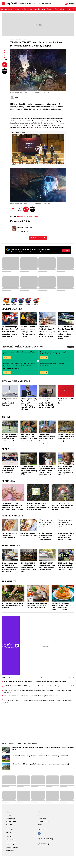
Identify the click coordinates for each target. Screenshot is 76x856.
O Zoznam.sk (9, 812)
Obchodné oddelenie (11, 842)
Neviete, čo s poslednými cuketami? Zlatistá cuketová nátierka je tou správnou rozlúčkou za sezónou (61, 606)
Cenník (40, 824)
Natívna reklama (42, 829)
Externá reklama (42, 818)
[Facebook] (39, 833)
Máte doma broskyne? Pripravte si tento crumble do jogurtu (9, 535)
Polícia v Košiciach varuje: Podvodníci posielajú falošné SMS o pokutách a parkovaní (27, 331)
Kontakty (8, 832)
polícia (26, 216)
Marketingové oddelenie (12, 847)
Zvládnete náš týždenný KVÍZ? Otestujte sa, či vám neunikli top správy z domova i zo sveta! (66, 566)
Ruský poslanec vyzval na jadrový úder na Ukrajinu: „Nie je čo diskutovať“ (9, 402)
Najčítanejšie (8, 677)
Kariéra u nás (9, 824)
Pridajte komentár (39, 238)
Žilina (49, 9)
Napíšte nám (9, 827)
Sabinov (30, 216)
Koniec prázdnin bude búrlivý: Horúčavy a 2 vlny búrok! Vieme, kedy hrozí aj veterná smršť (31, 696)
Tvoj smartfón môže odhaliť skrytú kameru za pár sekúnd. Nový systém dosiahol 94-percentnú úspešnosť (46, 403)
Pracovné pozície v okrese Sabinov (22, 346)
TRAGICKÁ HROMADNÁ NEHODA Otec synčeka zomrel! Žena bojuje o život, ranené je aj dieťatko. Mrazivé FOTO (39, 686)
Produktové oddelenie (11, 839)
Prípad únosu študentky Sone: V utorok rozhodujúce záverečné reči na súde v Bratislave (47, 331)
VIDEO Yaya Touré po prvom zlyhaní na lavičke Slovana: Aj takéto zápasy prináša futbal (65, 471)
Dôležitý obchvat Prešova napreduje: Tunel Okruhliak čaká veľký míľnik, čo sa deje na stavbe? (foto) (62, 506)
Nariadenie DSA (9, 829)
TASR (16, 97)
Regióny (21, 39)
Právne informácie (10, 816)
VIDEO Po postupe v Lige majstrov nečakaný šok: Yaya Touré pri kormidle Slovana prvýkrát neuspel (47, 471)
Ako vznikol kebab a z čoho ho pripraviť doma (28, 534)
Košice (62, 9)
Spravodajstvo (9, 836)
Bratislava (8, 9)
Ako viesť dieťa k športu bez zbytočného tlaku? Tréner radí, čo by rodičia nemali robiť (10, 438)
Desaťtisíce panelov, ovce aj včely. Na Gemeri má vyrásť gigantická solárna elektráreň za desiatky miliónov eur (38, 506)
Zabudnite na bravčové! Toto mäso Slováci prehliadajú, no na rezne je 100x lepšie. (66, 536)
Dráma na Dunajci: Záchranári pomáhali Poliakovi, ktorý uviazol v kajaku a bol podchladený (40, 764)
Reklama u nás (42, 816)
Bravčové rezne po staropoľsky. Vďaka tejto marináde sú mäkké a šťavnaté (45, 536)
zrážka (36, 216)
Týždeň (71, 677)
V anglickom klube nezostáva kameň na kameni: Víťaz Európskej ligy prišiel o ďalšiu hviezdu (28, 471)
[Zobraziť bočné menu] (73, 9)
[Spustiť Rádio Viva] (10, 644)
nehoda (20, 216)
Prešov (55, 9)
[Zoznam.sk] (43, 844)
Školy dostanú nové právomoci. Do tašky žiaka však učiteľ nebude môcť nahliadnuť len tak (28, 438)
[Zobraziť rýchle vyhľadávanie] (69, 9)
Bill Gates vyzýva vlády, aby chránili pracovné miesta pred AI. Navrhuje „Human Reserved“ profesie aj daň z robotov (28, 404)
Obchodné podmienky (43, 821)
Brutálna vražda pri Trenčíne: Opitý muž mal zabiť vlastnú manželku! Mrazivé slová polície (10, 331)
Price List (40, 827)
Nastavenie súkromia (11, 821)
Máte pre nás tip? (10, 850)
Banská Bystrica (39, 9)
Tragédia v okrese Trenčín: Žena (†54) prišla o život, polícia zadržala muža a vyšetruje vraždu (65, 332)
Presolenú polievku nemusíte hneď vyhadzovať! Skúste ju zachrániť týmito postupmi (37, 605)
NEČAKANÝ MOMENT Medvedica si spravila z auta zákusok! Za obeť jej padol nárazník (47, 566)
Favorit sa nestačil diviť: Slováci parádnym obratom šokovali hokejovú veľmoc (10, 470)
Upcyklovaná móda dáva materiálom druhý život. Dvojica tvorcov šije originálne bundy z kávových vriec (47, 439)
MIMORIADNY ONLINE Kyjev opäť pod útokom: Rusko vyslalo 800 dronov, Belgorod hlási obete (28, 567)
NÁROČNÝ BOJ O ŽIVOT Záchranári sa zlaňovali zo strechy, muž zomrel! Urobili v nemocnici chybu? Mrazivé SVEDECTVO (37, 691)
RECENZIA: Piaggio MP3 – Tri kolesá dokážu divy (66, 401)
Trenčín (23, 9)
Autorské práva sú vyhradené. (45, 839)
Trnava (16, 9)
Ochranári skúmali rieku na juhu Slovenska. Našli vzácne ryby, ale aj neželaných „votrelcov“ (66, 438)
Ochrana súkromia (10, 818)
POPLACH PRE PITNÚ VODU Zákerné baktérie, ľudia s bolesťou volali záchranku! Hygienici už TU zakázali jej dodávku (38, 701)
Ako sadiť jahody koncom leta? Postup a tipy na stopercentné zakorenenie (12, 605)
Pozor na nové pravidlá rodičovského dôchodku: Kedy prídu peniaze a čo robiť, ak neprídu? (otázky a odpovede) (12, 506)
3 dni (41, 677)
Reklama (40, 812)
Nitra (30, 9)
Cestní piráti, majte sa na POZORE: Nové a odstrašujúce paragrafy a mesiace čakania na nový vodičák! (10, 567)
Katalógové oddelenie (11, 844)
